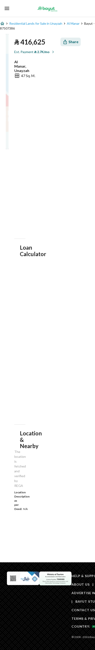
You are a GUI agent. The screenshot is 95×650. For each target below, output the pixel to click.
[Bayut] (47, 9)
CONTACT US (83, 610)
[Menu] (7, 8)
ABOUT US (80, 584)
